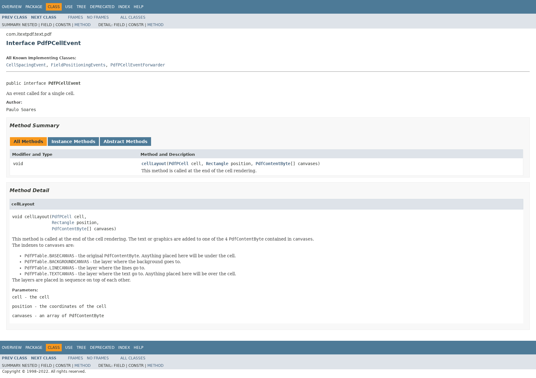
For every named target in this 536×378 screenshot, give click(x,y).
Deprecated (102, 7)
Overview (12, 7)
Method (82, 25)
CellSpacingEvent (26, 64)
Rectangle (217, 163)
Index (124, 7)
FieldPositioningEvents (78, 64)
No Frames (98, 17)
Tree (81, 7)
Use (69, 7)
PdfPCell (179, 163)
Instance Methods (73, 141)
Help (138, 7)
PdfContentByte (273, 163)
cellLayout (153, 163)
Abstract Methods (125, 141)
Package (33, 7)
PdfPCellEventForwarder (137, 64)
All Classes (132, 17)
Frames (75, 17)
